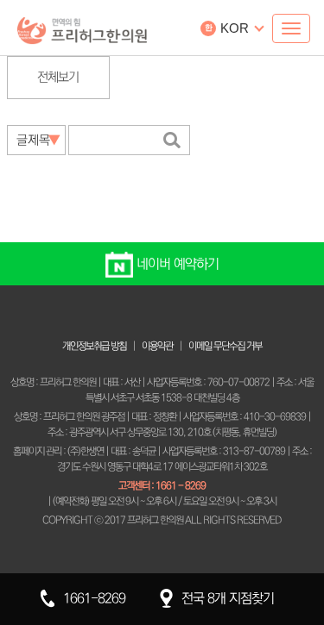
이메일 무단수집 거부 (225, 346)
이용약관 (157, 346)
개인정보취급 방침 (94, 346)
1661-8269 (94, 598)
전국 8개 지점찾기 (227, 598)
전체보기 (58, 77)
